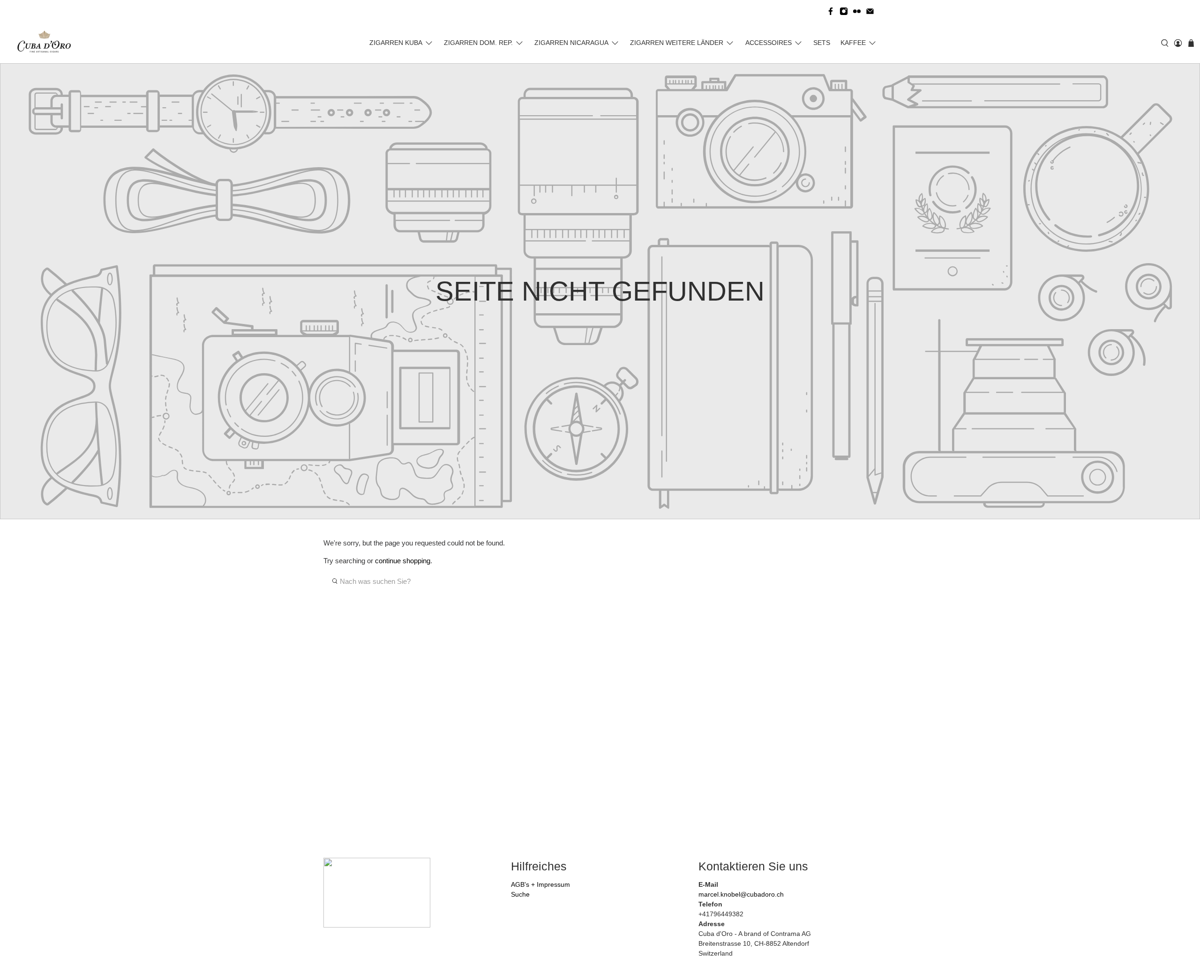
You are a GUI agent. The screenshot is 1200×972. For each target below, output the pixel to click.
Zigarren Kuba (395, 42)
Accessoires (768, 42)
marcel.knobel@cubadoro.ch (741, 894)
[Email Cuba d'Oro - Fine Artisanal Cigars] (870, 11)
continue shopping (402, 561)
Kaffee (853, 42)
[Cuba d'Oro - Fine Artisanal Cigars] (46, 43)
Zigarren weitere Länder (676, 42)
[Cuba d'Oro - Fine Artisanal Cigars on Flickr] (857, 11)
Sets (821, 42)
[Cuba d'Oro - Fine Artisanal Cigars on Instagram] (844, 11)
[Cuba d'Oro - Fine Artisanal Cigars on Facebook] (830, 11)
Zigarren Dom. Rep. (478, 42)
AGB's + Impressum (540, 884)
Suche (520, 894)
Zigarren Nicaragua (571, 42)
